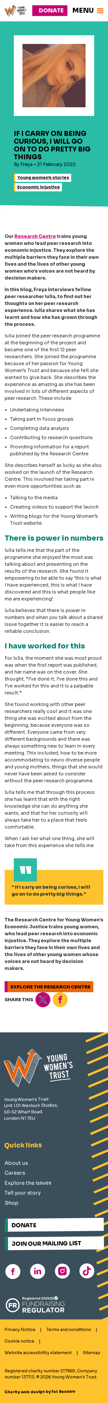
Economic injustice (38, 187)
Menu (83, 10)
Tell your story (23, 1192)
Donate (51, 10)
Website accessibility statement (38, 1352)
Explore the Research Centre (50, 987)
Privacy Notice (20, 1329)
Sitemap (91, 1352)
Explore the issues (28, 1183)
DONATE (24, 1225)
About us (16, 1163)
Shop (12, 1203)
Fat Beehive (63, 1391)
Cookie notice (19, 1341)
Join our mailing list (47, 1243)
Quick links (23, 1145)
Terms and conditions (68, 1329)
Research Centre (35, 236)
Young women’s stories (43, 177)
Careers (15, 1173)
